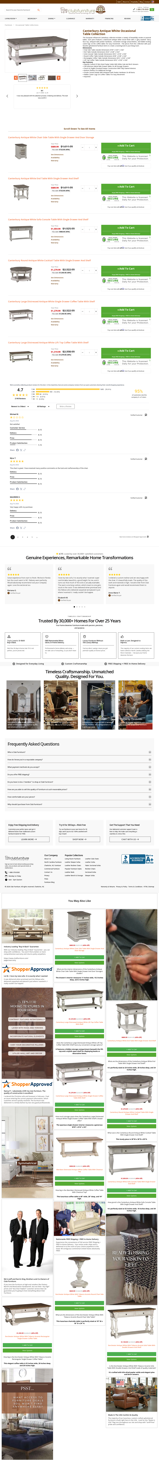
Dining (51, 19)
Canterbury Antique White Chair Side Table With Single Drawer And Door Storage (51, 137)
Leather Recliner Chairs (73, 865)
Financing (109, 19)
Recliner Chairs (90, 869)
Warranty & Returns (108, 887)
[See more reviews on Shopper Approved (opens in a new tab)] (24, 450)
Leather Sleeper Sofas (72, 862)
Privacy (46, 875)
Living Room (10, 19)
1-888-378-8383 (142, 9)
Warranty (90, 19)
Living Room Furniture (72, 859)
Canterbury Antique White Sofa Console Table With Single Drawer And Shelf (48, 219)
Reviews (127, 19)
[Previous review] (7, 96)
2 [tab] (77, 606)
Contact (147, 2)
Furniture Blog (49, 882)
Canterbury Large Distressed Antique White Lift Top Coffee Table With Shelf (48, 342)
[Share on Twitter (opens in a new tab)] (21, 450)
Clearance (70, 19)
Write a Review (65, 406)
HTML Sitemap (149, 887)
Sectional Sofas (90, 872)
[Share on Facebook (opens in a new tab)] (17, 450)
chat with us (128, 839)
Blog (141, 2)
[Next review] (77, 96)
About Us (126, 2)
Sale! (119, 2)
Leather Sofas (90, 862)
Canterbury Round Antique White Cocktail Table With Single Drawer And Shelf (49, 260)
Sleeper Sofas (90, 875)
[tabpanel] (29, 584)
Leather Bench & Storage (74, 875)
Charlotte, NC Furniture (52, 865)
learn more (27, 839)
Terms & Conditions (135, 887)
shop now (78, 839)
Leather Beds (69, 872)
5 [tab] (84, 606)
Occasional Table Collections (26, 25)
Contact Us (48, 872)
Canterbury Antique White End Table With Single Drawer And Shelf (43, 178)
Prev (16, 78)
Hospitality (134, 2)
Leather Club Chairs (92, 859)
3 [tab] (79, 606)
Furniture (8, 25)
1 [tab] (74, 606)
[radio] (79, 389)
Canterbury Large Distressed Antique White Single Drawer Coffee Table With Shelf (51, 301)
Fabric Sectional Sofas (93, 865)
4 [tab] (82, 606)
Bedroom (32, 19)
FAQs (46, 879)
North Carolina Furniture (53, 862)
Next (58, 78)
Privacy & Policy (121, 887)
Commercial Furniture (52, 869)
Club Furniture (15, 887)
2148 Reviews (23, 399)
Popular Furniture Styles (73, 869)
